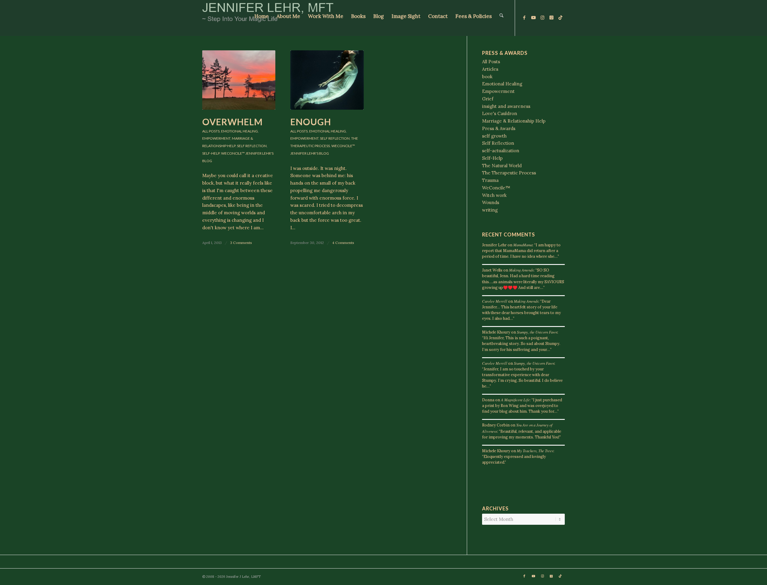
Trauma (490, 180)
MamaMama (522, 244)
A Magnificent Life (515, 399)
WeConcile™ (233, 153)
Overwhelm (232, 121)
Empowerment (216, 138)
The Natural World (502, 165)
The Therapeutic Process (509, 173)
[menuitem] (261, 18)
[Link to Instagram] (542, 17)
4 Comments (343, 242)
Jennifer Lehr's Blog (309, 153)
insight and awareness (506, 106)
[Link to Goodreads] (551, 17)
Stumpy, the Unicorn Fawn (537, 331)
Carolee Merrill (494, 301)
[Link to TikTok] (560, 17)
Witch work (494, 195)
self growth (494, 136)
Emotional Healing (239, 131)
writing (490, 210)
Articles (490, 69)
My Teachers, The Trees (535, 450)
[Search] (501, 18)
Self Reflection (252, 146)
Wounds (490, 202)
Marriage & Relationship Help (514, 121)
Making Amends (521, 269)
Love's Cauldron (499, 113)
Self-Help (211, 153)
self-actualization (500, 150)
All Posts (211, 131)
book (487, 76)
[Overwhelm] (238, 80)
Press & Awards (498, 128)
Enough (310, 121)
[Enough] (326, 80)
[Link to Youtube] (533, 17)
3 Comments (241, 242)
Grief (487, 99)
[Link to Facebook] (524, 17)
